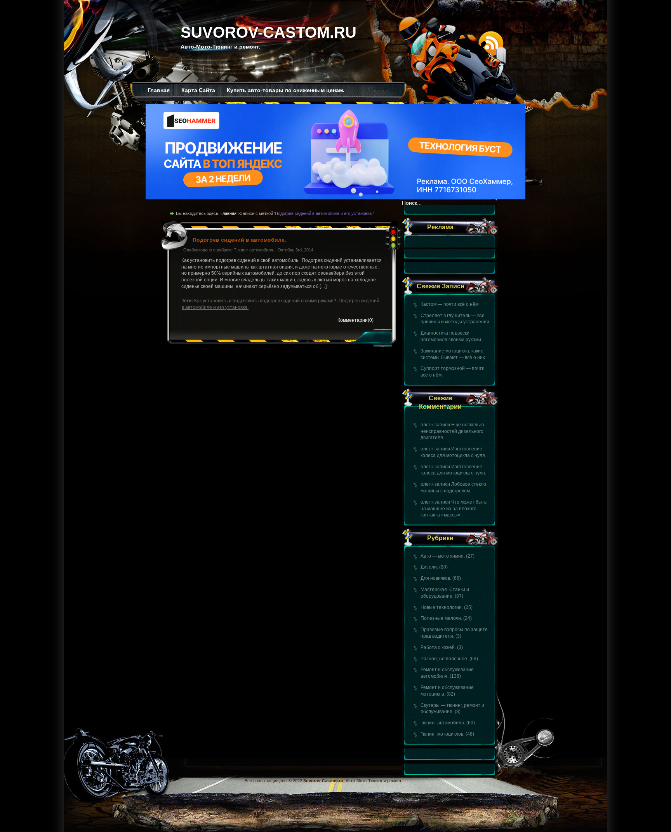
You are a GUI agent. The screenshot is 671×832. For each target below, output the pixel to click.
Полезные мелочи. (441, 618)
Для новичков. (436, 578)
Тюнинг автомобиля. (443, 723)
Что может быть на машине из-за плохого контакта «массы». (454, 508)
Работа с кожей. (438, 647)
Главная (159, 90)
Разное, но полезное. (444, 658)
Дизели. (429, 567)
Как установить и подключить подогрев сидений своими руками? (265, 300)
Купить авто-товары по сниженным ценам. (285, 90)
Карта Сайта (198, 90)
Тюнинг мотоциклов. (442, 734)
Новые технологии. (442, 607)
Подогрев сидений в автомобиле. (239, 240)
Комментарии (355, 320)
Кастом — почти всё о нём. (450, 304)
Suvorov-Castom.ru (268, 32)
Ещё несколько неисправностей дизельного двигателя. (452, 431)
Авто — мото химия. (443, 556)
